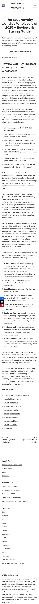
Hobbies (6, 545)
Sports (4, 541)
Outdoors (6, 549)
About (4, 472)
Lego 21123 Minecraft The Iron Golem (16, 501)
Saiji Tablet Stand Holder (11, 497)
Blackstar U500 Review (11, 490)
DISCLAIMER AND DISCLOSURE (13, 563)
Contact (5, 476)
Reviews (5, 516)
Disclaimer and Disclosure (12, 465)
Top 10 (4, 530)
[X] (2, 302)
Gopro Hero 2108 (8, 494)
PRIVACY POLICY (9, 560)
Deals (4, 523)
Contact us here (8, 381)
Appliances (6, 534)
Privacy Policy (7, 468)
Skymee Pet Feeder (9, 486)
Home (4, 512)
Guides (4, 527)
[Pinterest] (2, 305)
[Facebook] (2, 298)
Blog (3, 519)
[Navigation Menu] (34, 5)
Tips (4, 538)
